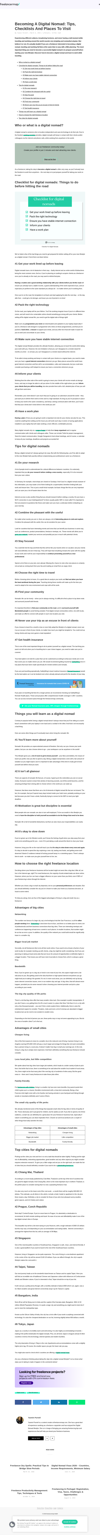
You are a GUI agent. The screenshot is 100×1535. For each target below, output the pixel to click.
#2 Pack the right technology (32, 72)
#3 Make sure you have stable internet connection (40, 75)
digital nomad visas (62, 1352)
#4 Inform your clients (30, 78)
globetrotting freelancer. (65, 1165)
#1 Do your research (30, 88)
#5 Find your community (31, 101)
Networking (35, 923)
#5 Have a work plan (30, 82)
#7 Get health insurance (31, 108)
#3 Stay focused (28, 95)
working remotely (29, 135)
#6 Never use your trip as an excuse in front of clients (41, 105)
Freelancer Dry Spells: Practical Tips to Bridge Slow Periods (29, 1466)
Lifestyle (46, 33)
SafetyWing (76, 662)
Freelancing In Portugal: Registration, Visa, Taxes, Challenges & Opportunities (70, 1492)
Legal (54, 1508)
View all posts (36, 1438)
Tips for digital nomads (26, 85)
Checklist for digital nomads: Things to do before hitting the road (41, 65)
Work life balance (33, 1392)
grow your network (21, 534)
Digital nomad (20, 1392)
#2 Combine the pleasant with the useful (36, 91)
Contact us (60, 1508)
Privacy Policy (48, 1508)
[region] (50, 1524)
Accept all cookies (70, 1522)
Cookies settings (70, 1527)
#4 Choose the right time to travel (34, 98)
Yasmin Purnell (22, 33)
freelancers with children (26, 1087)
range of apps (40, 430)
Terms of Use (40, 1508)
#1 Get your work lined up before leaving (37, 68)
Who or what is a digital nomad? (30, 62)
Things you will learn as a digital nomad (32, 111)
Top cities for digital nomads (28, 118)
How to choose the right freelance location (33, 115)
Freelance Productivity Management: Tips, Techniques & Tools (29, 1491)
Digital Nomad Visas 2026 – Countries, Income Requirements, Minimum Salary (70, 1466)
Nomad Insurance (74, 671)
